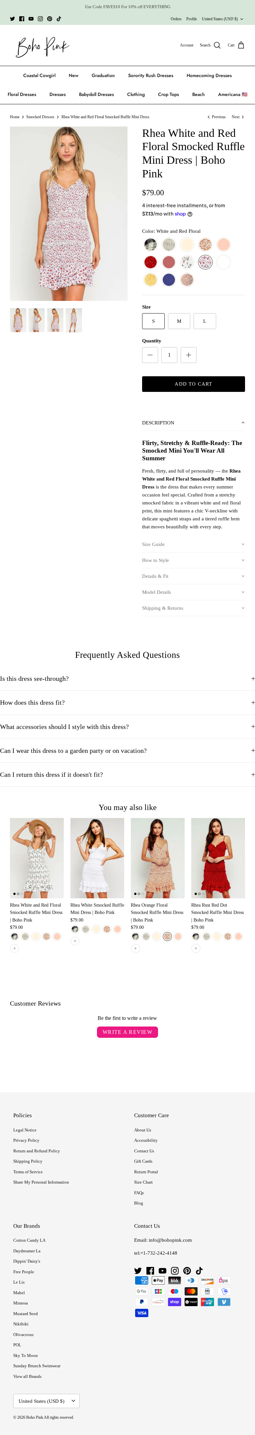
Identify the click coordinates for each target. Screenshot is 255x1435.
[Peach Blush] (223, 245)
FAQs (139, 1192)
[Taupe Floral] (187, 280)
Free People (23, 1271)
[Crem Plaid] (168, 245)
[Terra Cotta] (168, 262)
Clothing (136, 94)
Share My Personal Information (41, 1182)
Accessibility (146, 1140)
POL (17, 1344)
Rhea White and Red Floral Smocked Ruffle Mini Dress (105, 117)
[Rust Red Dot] (150, 262)
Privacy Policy (26, 1140)
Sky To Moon (25, 1355)
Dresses (57, 94)
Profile (191, 19)
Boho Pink (34, 1417)
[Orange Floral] (205, 245)
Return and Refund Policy (36, 1150)
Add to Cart (193, 384)
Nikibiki (21, 1323)
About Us (142, 1129)
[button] (193, 423)
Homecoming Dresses (209, 75)
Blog (138, 1203)
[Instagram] (40, 18)
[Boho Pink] (40, 45)
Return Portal (146, 1171)
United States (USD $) (220, 19)
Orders (176, 19)
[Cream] (187, 245)
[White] (223, 262)
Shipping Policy (27, 1161)
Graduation (103, 75)
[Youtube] (31, 18)
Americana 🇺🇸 (232, 94)
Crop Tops (168, 94)
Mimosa (20, 1302)
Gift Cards (143, 1161)
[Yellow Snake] (150, 280)
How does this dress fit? (32, 702)
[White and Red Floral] (205, 262)
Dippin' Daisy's (26, 1261)
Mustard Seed (25, 1313)
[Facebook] (21, 18)
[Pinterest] (49, 18)
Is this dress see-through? (34, 678)
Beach (198, 94)
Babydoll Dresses (96, 94)
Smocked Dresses (40, 117)
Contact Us (144, 1150)
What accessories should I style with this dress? (64, 726)
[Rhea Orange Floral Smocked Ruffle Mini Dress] (158, 858)
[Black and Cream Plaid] (150, 245)
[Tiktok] (58, 18)
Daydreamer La (27, 1250)
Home (15, 117)
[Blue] (168, 280)
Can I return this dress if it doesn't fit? (51, 774)
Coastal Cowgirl (39, 75)
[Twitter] (12, 18)
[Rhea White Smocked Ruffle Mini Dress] (97, 858)
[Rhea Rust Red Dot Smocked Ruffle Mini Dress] (218, 858)
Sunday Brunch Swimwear (36, 1365)
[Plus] (189, 355)
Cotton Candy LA (29, 1240)
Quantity (151, 340)
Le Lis (19, 1282)
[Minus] (150, 355)
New (73, 75)
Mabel (19, 1292)
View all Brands (27, 1376)
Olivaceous (23, 1334)
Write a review (127, 1032)
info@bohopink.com (170, 1240)
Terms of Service (28, 1171)
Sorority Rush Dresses (150, 75)
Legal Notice (25, 1129)
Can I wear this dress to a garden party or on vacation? (73, 750)
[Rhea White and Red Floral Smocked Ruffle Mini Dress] (37, 858)
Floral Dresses (22, 94)
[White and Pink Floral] (187, 262)
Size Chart (143, 1182)
